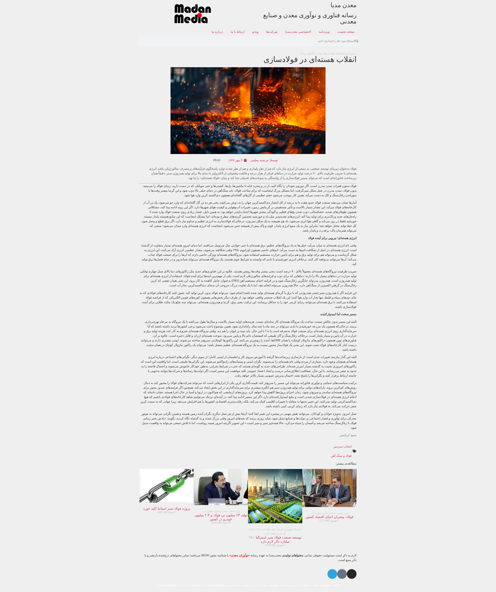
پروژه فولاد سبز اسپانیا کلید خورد (166, 508)
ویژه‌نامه (324, 31)
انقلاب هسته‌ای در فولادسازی (310, 58)
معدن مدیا (343, 5)
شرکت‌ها (272, 31)
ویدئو (255, 31)
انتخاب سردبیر (342, 446)
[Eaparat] (342, 574)
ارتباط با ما (238, 31)
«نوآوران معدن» (239, 555)
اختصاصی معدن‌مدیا (298, 31)
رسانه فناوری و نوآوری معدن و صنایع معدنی (309, 18)
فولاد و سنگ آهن (341, 455)
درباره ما (217, 31)
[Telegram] (332, 574)
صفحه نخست (346, 31)
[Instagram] (351, 574)
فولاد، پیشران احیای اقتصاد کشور (329, 515)
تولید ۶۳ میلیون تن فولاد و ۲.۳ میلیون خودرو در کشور (221, 515)
